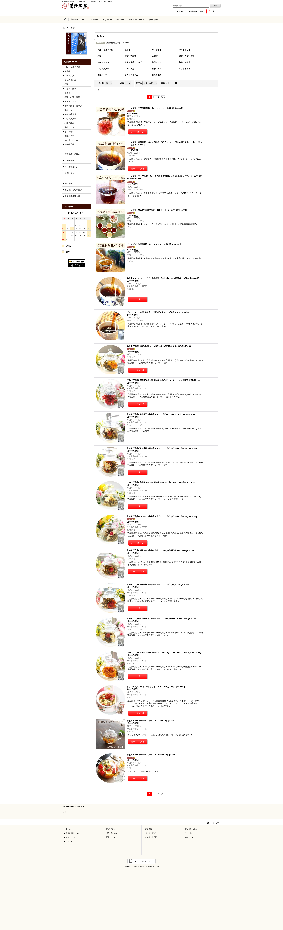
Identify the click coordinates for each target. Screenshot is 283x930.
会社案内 (68, 183)
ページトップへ (215, 823)
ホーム (68, 829)
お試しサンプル (111, 833)
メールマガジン (71, 167)
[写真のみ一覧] (171, 83)
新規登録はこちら (196, 11)
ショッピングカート (73, 837)
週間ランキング (111, 837)
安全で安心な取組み (73, 190)
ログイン (182, 11)
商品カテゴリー (111, 829)
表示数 (102, 83)
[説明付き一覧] (178, 83)
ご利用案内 (69, 160)
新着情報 (148, 829)
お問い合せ (69, 173)
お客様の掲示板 (151, 837)
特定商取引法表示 (72, 154)
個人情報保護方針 (72, 196)
